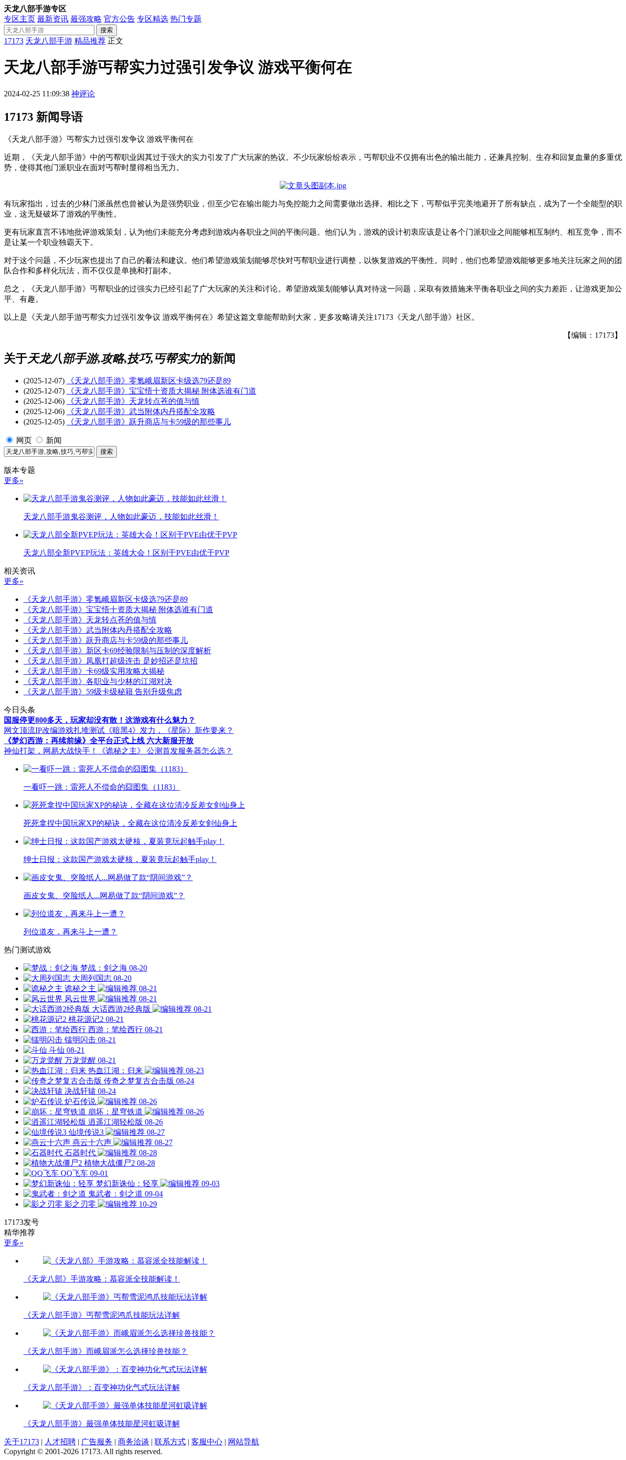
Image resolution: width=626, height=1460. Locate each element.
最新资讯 (52, 19)
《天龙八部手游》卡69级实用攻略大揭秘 (93, 671)
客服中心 (207, 1442)
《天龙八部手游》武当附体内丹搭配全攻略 (141, 411)
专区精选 (152, 19)
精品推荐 (90, 41)
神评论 (83, 93)
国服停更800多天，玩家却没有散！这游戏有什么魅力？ (100, 720)
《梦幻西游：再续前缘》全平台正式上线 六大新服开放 (99, 740)
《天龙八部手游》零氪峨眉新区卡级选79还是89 (149, 380)
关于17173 (21, 1442)
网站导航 (243, 1442)
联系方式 (170, 1442)
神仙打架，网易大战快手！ (51, 751)
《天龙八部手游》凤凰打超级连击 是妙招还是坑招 (110, 661)
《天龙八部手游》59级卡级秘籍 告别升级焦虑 (102, 691)
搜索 (106, 30)
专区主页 (19, 19)
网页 (24, 440)
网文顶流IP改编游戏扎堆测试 (54, 730)
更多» (13, 480)
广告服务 (96, 1442)
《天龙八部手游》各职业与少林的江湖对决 (97, 681)
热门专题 (185, 19)
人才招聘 (60, 1442)
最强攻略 (86, 19)
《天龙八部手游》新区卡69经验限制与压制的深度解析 (117, 650)
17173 (13, 41)
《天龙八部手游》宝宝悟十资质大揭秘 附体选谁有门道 (161, 391)
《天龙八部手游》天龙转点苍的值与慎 (133, 401)
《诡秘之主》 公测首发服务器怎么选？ (165, 751)
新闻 (54, 440)
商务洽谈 (133, 1442)
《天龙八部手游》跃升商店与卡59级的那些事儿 (149, 422)
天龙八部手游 (48, 41)
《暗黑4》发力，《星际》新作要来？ (169, 730)
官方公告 (119, 19)
